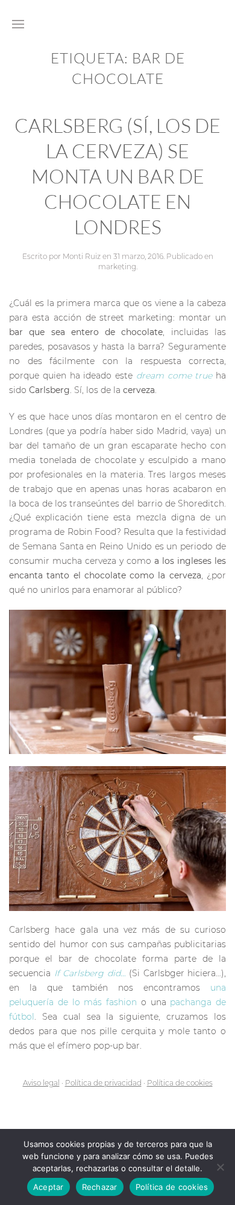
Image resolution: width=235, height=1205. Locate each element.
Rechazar (100, 1187)
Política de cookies (180, 1082)
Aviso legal (41, 1082)
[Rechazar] (220, 1167)
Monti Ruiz (82, 256)
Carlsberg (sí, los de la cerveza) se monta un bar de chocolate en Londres (117, 175)
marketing (117, 266)
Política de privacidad (103, 1082)
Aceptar (48, 1187)
